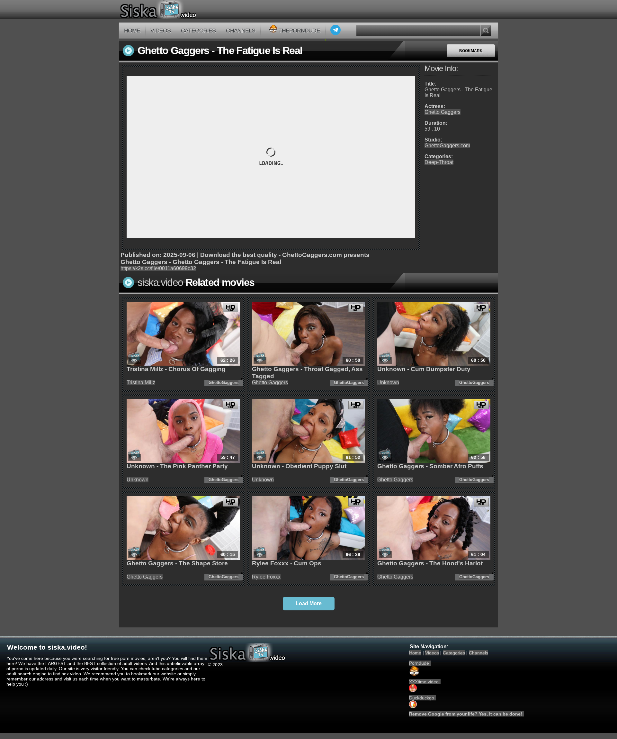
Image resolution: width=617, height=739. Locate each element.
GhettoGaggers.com (447, 145)
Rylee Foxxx (266, 576)
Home (132, 30)
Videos (160, 30)
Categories (198, 30)
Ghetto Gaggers (443, 112)
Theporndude (299, 30)
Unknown (388, 382)
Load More (309, 603)
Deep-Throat (439, 162)
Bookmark (471, 51)
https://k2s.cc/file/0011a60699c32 (158, 268)
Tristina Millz (141, 382)
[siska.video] (182, 9)
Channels (240, 30)
